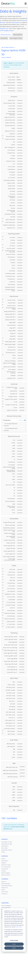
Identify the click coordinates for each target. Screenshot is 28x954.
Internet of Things (6, 865)
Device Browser (6, 34)
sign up (10, 63)
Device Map (4, 848)
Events (3, 889)
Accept (14, 944)
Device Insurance (5, 875)
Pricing (3, 852)
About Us (3, 881)
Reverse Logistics (5, 873)
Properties (4, 38)
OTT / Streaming (5, 867)
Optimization (4, 861)
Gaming (3, 871)
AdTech (3, 858)
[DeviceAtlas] (8, 4)
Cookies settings (14, 940)
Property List (4, 28)
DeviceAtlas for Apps (6, 844)
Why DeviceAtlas (5, 883)
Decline (14, 948)
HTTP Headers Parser (7, 30)
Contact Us (4, 893)
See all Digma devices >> (8, 47)
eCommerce (4, 869)
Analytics (3, 863)
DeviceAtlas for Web (6, 842)
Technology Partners (6, 885)
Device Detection (5, 907)
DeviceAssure (4, 846)
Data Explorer (15, 22)
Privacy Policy (19, 926)
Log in (5, 63)
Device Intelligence (6, 905)
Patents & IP (4, 887)
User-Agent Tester (16, 38)
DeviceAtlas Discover (6, 850)
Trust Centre (4, 891)
